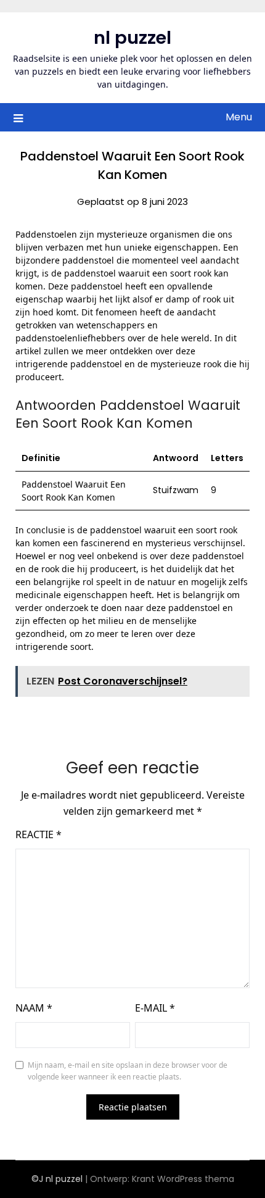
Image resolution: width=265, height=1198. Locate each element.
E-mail (155, 1008)
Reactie (38, 834)
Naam (33, 1008)
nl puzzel (132, 37)
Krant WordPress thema (183, 1179)
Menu (239, 117)
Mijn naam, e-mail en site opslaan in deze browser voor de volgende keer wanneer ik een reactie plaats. (127, 1071)
